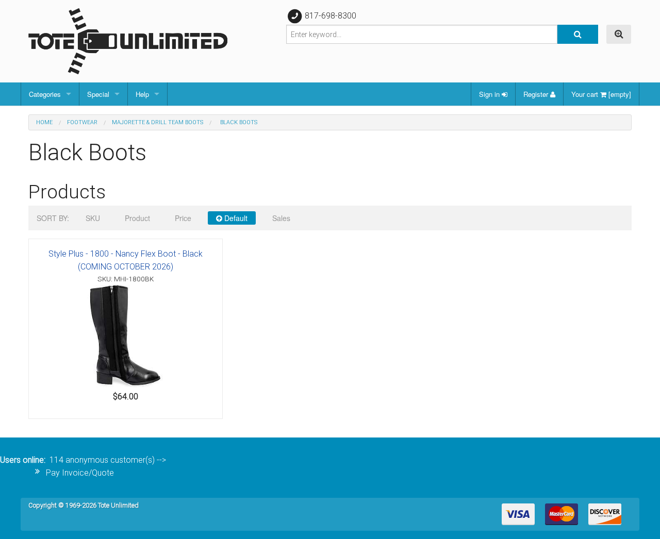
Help (142, 94)
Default (235, 218)
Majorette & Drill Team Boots (157, 122)
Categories (45, 94)
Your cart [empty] (601, 94)
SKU (93, 218)
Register (536, 94)
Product (137, 218)
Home (44, 122)
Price (183, 218)
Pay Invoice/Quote (80, 473)
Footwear (82, 122)
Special (98, 94)
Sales (281, 218)
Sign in (490, 94)
